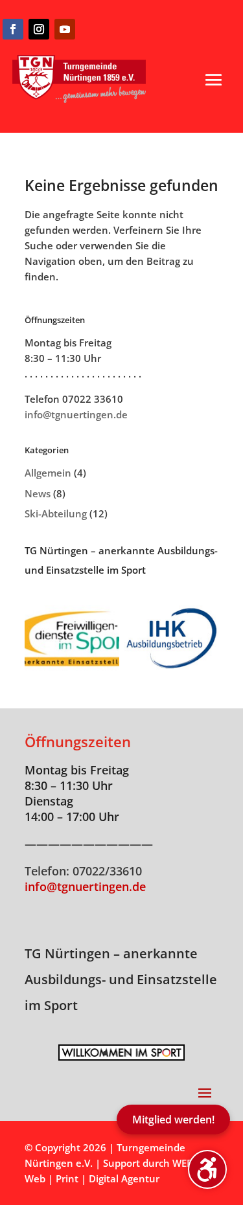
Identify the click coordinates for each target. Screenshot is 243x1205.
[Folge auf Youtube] (64, 29)
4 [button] (138, 1053)
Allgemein (48, 472)
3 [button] (127, 1053)
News (38, 493)
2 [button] (116, 1053)
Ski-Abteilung (56, 513)
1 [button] (105, 1053)
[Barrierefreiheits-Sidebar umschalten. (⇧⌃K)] (207, 1169)
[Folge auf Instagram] (39, 29)
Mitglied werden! (173, 1119)
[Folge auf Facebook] (13, 29)
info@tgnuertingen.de (76, 414)
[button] (214, 80)
